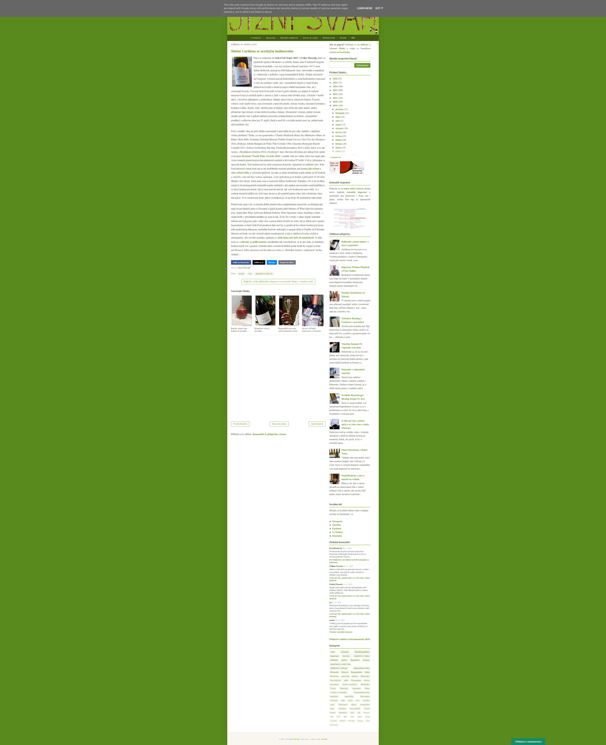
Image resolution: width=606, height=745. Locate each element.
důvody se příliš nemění (253, 242)
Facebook (335, 528)
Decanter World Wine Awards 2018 (261, 156)
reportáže (345, 676)
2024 (335, 86)
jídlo (346, 680)
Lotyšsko (333, 720)
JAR (358, 712)
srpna (339, 124)
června (339, 132)
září (338, 120)
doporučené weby (361, 667)
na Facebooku (343, 52)
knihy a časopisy (350, 684)
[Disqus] (278, 376)
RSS (353, 37)
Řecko (353, 704)
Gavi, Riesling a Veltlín (346, 155)
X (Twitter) (336, 532)
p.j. (330, 602)
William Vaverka (336, 566)
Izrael (367, 716)
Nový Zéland (355, 708)
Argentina (342, 708)
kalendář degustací (357, 192)
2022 (335, 94)
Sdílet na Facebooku (241, 262)
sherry (366, 680)
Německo (334, 672)
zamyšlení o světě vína (264, 273)
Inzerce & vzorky (310, 37)
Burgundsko (356, 672)
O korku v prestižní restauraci (340, 632)
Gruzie (366, 708)
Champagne (356, 680)
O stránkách (256, 37)
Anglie (350, 700)
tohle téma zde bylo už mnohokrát (296, 237)
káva (352, 712)
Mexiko (343, 720)
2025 (335, 82)
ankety (355, 676)
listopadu (340, 113)
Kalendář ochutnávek (289, 37)
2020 (335, 101)
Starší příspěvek (317, 423)
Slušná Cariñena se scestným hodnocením (262, 51)
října (338, 116)
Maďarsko (365, 684)
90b (345, 716)
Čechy (333, 688)
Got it (379, 8)
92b (352, 716)
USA (358, 700)
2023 (335, 90)
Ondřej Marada (335, 584)
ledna (338, 151)
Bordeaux (334, 676)
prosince (340, 109)
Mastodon (335, 535)
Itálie (367, 672)
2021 (335, 97)
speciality (349, 696)
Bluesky (272, 262)
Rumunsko (343, 712)
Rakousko (365, 676)
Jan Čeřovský (244, 267)
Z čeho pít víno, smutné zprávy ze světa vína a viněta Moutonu (355, 424)
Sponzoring (270, 37)
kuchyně (334, 696)
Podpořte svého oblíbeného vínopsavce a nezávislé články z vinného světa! (278, 281)
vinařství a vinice (361, 655)
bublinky (334, 659)
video (332, 704)
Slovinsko (334, 700)
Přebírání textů (329, 37)
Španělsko (355, 659)
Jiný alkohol (335, 680)
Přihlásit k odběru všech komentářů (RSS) (349, 639)
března (339, 143)
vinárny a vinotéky (338, 692)
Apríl (359, 716)
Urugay (360, 720)
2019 (335, 105)
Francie (366, 659)
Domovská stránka (279, 423)
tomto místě (349, 188)
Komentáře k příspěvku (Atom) (269, 434)
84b (331, 716)
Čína (367, 720)
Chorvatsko (343, 704)
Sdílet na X (258, 262)
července (340, 128)
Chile (343, 700)
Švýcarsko (334, 725)
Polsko (333, 712)
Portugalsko (364, 704)
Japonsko (357, 688)
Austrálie (366, 700)
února (339, 147)
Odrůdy (366, 712)
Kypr (332, 708)
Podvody (344, 688)
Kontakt (343, 37)
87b (338, 716)
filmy (367, 688)
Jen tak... (346, 655)
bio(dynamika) (362, 651)
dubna (339, 139)
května (339, 136)
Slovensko (364, 696)
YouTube (335, 525)
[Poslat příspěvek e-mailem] (251, 267)
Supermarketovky (361, 692)
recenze (241, 273)
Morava (344, 672)
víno (250, 273)
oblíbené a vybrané (338, 667)
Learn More (364, 8)
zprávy (344, 659)
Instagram (335, 521)
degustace (334, 655)
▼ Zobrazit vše (335, 157)
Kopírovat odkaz (287, 262)
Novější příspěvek (240, 423)
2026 (335, 78)
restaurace (334, 684)
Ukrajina (351, 720)
